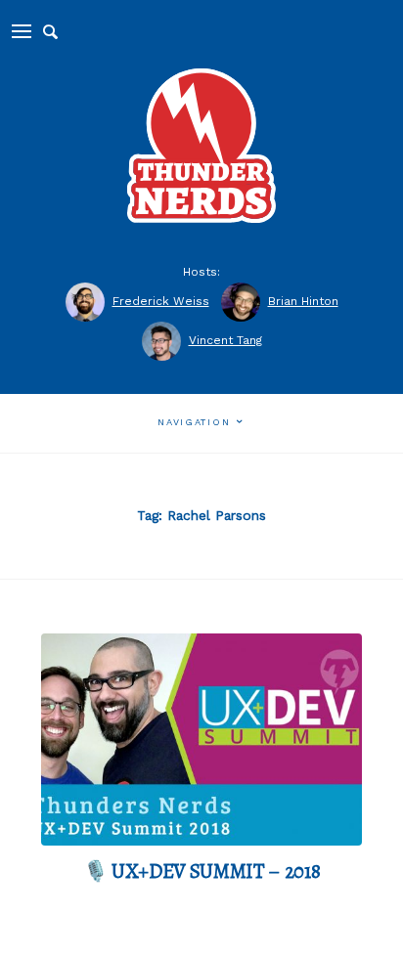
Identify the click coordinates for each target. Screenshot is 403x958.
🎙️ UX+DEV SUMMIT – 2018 (202, 871)
